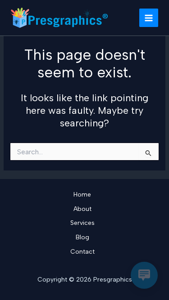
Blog (82, 237)
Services (82, 222)
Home (82, 194)
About (82, 208)
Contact (82, 251)
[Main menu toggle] (148, 18)
